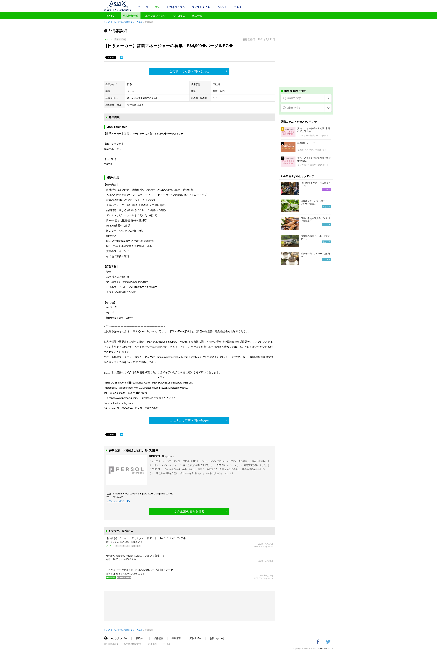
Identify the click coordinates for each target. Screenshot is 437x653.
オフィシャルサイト (116, 501)
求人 (157, 7)
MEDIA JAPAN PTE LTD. (323, 649)
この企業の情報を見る (189, 511)
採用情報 (176, 638)
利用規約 (152, 644)
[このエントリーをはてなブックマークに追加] (121, 57)
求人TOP (111, 15)
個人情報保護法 (111, 644)
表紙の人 (140, 638)
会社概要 (167, 644)
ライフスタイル (201, 7)
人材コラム (179, 15)
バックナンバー (118, 638)
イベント (222, 7)
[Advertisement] (306, 57)
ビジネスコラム (176, 7)
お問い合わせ (217, 638)
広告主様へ (195, 638)
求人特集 (197, 15)
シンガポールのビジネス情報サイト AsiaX (123, 22)
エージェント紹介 (155, 15)
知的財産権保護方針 (133, 644)
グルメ (237, 7)
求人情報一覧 (130, 15)
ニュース (143, 7)
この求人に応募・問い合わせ (189, 71)
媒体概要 (158, 638)
